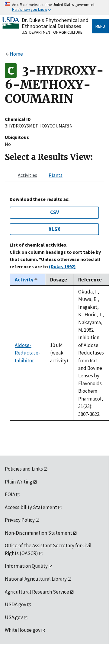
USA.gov (14, 617)
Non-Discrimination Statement (38, 533)
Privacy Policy (20, 520)
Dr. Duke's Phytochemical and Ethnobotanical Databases (55, 23)
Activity (26, 279)
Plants (56, 175)
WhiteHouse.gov (22, 630)
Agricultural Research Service (37, 591)
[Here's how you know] (54, 7)
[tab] (27, 175)
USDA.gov (15, 604)
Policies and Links (24, 468)
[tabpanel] (54, 308)
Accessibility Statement (31, 507)
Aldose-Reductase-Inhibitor (27, 353)
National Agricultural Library (36, 579)
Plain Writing (18, 481)
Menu (100, 26)
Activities (27, 175)
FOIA (10, 494)
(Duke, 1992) (62, 266)
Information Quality (26, 566)
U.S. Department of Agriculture (52, 32)
